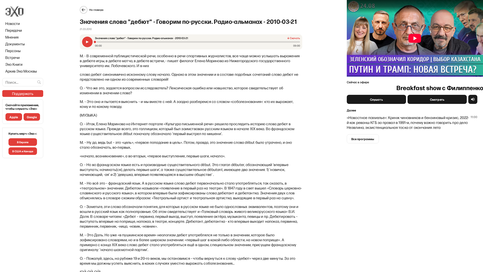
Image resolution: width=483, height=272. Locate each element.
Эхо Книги (13, 64)
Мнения (11, 37)
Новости (12, 23)
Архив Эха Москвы (21, 71)
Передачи (13, 30)
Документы (15, 43)
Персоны (13, 50)
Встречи (12, 57)
